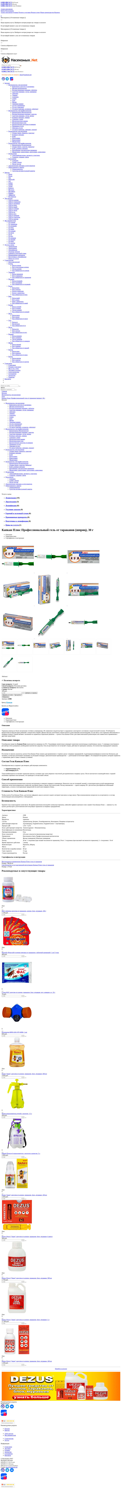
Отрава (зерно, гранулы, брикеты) (23, 147)
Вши (9, 296)
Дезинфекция (12, 250)
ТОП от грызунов (14, 217)
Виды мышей (16, 344)
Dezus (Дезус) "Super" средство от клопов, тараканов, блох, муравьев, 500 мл (27, 1278)
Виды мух (15, 329)
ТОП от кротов (13, 219)
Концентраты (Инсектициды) (21, 112)
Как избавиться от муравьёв (21, 284)
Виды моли (16, 315)
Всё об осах (16, 324)
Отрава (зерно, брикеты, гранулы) (23, 133)
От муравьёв (12, 226)
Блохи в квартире (18, 291)
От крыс (11, 241)
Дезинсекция (12, 246)
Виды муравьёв (17, 281)
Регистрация (9, 11)
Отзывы (15, 12)
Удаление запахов (14, 251)
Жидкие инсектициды (19, 88)
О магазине (8, 363)
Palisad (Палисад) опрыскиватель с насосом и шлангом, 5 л (21, 1153)
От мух (10, 236)
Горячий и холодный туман (17, 253)
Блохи (10, 286)
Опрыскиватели (17, 169)
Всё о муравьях (17, 282)
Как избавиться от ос (19, 325)
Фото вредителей (14, 262)
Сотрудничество (13, 372)
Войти (3, 11)
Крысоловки (16, 140)
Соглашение (12, 374)
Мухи (10, 327)
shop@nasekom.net (25, 75)
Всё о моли (15, 317)
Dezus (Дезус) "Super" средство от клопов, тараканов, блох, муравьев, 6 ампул (27, 1236)
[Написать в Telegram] (7, 80)
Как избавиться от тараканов (21, 277)
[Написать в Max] (3, 80)
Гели (13, 100)
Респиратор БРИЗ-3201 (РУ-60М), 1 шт (14, 1032)
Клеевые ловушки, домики (21, 117)
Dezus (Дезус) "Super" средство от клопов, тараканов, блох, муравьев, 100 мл (27, 1361)
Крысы (10, 349)
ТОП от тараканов (14, 202)
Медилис (11, 190)
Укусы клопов (16, 269)
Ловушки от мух (17, 128)
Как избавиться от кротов (20, 362)
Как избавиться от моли (20, 319)
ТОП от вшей (12, 207)
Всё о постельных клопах (20, 267)
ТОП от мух (12, 214)
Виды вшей (16, 298)
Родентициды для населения (17, 131)
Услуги (7, 1440)
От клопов (11, 222)
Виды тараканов (17, 274)
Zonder (10, 184)
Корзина (57, 12)
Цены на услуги (13, 258)
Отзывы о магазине (14, 367)
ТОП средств (9, 1433)
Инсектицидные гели (19, 123)
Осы (9, 320)
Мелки (14, 102)
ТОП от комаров (13, 215)
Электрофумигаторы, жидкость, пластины (26, 155)
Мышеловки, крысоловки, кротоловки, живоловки (28, 152)
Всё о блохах (16, 289)
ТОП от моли (12, 210)
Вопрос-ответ (35, 12)
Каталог (7, 83)
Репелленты (12, 159)
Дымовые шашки (17, 104)
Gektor (10, 183)
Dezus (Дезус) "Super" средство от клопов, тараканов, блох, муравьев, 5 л (25, 1319)
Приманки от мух (18, 126)
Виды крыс (16, 351)
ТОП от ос (11, 212)
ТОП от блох (12, 205)
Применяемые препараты (16, 255)
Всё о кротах (16, 360)
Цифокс (11, 193)
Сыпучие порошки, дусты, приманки (24, 92)
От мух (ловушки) (18, 107)
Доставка (8, 1448)
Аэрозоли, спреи (17, 119)
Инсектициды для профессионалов (19, 110)
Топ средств (8, 198)
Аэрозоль (15, 160)
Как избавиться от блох (19, 294)
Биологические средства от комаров (24, 124)
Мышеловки (16, 141)
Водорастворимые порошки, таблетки (24, 90)
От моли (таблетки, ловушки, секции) (24, 129)
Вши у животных (18, 301)
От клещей (11, 231)
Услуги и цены (9, 245)
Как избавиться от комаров (21, 341)
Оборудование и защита (16, 167)
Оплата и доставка (25, 12)
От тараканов (12, 224)
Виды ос (15, 322)
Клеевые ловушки (18, 135)
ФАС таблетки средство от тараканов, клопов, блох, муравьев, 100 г (24, 911)
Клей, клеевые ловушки (20, 148)
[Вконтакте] (12, 1408)
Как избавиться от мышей (20, 348)
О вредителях (9, 260)
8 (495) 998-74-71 (8, 69)
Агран (10, 186)
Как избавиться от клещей (20, 312)
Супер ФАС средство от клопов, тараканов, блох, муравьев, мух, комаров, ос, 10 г (28, 992)
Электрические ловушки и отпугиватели (21, 166)
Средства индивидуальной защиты (23, 171)
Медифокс (11, 191)
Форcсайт (11, 179)
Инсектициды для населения (17, 85)
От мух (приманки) (18, 105)
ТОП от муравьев (14, 203)
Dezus (10, 174)
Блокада (11, 188)
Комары (11, 334)
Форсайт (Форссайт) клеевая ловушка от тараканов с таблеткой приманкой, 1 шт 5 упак (30, 952)
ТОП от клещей (13, 208)
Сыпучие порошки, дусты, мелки (23, 116)
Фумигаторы (12, 153)
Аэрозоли (15, 97)
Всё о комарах (16, 337)
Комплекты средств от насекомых (23, 86)
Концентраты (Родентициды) (21, 145)
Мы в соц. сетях (13, 368)
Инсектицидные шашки (20, 121)
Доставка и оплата (14, 370)
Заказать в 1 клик (7, 695)
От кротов (11, 243)
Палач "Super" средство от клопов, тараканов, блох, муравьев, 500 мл (24, 1074)
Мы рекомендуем (10, 221)
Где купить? (18, 695)
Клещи (10, 305)
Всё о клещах (16, 308)
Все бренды (12, 196)
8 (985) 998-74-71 (8, 67)
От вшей (11, 229)
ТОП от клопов (13, 200)
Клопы (10, 264)
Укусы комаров (17, 339)
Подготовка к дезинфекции (17, 257)
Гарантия (11, 377)
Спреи (14, 98)
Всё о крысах (16, 353)
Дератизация (12, 248)
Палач (10, 176)
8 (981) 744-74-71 (8, 71)
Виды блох (15, 288)
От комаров (12, 238)
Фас (9, 178)
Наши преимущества (47, 12)
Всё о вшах (15, 300)
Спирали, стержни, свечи (20, 157)
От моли (11, 233)
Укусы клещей (17, 310)
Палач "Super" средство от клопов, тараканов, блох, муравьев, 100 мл (24, 1195)
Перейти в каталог (61, 1369)
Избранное (5, 697)
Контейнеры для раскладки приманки (24, 150)
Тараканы (11, 272)
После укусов (16, 164)
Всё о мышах (16, 346)
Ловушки (15, 93)
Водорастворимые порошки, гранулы (24, 114)
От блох (11, 227)
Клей (14, 136)
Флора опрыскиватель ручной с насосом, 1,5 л (17, 1113)
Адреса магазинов (7, 9)
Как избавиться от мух (19, 332)
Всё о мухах (16, 331)
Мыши (10, 343)
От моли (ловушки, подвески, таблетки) (25, 109)
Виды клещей (16, 307)
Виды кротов (16, 358)
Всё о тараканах (17, 276)
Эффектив (11, 195)
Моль (10, 313)
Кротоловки (16, 138)
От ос (10, 234)
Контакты (8, 379)
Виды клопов (16, 265)
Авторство (11, 375)
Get (9, 181)
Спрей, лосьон (17, 162)
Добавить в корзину (31, 693)
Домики (14, 95)
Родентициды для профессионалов (19, 143)
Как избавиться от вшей (20, 303)
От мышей (11, 239)
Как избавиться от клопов (20, 270)
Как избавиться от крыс (20, 355)
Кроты (10, 356)
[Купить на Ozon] (11, 80)
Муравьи (11, 279)
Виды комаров (17, 336)
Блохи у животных (18, 293)
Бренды (7, 172)
